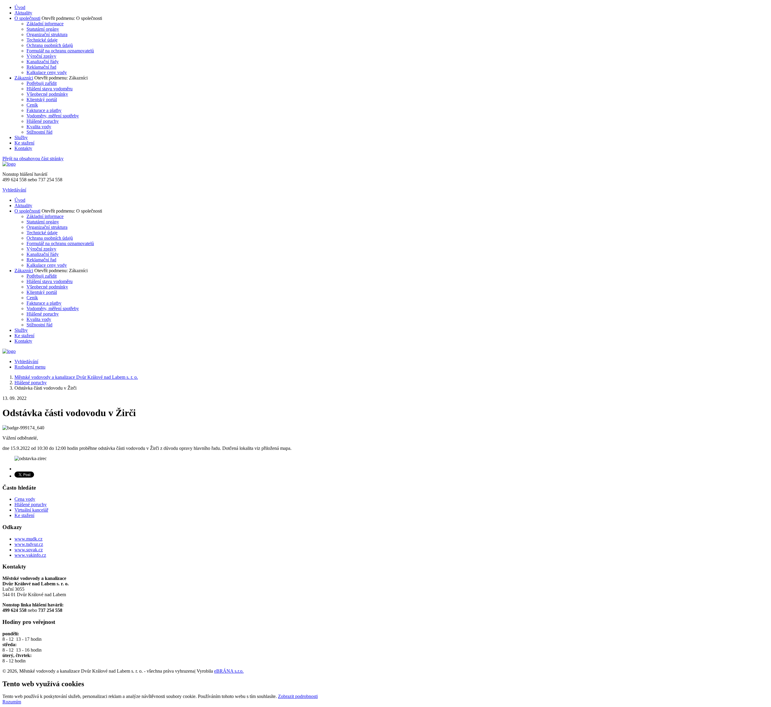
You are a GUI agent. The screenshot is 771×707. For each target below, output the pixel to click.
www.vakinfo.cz (30, 555)
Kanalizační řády (43, 61)
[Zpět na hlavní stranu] (9, 164)
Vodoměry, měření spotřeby (53, 115)
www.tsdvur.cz (28, 544)
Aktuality (23, 12)
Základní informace (45, 23)
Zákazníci (23, 77)
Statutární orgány (43, 29)
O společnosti (27, 18)
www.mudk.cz (28, 538)
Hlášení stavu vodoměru (50, 88)
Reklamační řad (41, 67)
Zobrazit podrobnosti (298, 696)
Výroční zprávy (41, 56)
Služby (21, 137)
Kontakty (23, 148)
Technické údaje (42, 39)
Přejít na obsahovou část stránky (33, 158)
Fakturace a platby (44, 110)
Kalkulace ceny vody (47, 72)
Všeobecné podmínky (47, 94)
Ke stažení (24, 142)
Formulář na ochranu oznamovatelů (60, 50)
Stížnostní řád (39, 132)
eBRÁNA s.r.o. (229, 671)
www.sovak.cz (28, 549)
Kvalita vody (39, 126)
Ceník (32, 104)
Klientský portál (42, 99)
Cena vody (24, 499)
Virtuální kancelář (31, 509)
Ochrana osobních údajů (50, 45)
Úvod (19, 7)
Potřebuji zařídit (42, 83)
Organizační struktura (47, 34)
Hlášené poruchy (43, 121)
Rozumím (11, 701)
